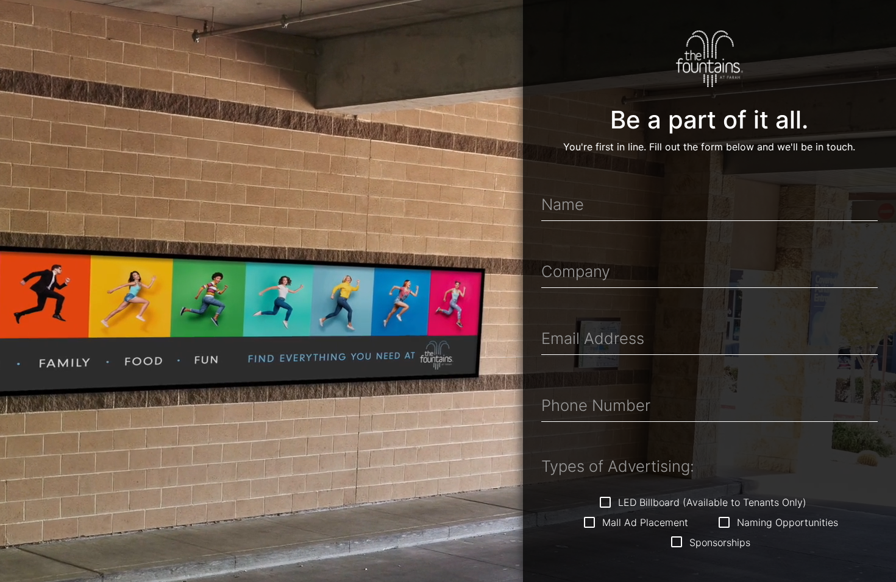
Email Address (592, 338)
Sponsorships (718, 543)
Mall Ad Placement (643, 522)
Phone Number (595, 405)
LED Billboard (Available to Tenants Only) (710, 502)
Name (562, 204)
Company (575, 271)
